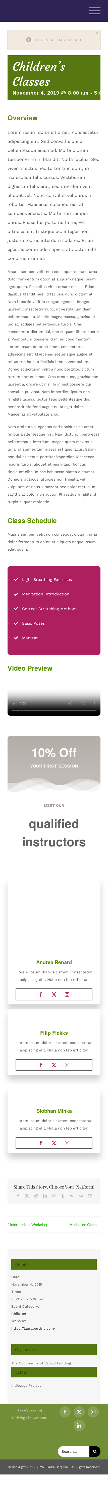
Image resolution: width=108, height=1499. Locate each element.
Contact (39, 1418)
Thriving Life (22, 1418)
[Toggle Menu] (95, 11)
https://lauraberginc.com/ (33, 1328)
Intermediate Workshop (29, 1224)
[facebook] (41, 994)
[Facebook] (65, 1411)
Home (21, 1410)
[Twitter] (79, 1411)
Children (18, 1314)
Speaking (34, 1410)
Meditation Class (83, 1224)
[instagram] (67, 994)
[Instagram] (93, 1411)
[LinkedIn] (79, 1425)
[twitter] (54, 994)
